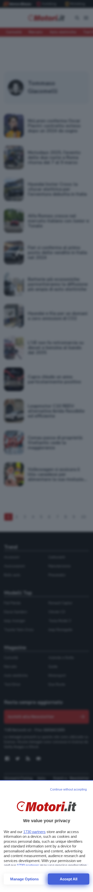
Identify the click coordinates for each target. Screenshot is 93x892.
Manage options (24, 879)
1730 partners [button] (34, 832)
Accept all (68, 879)
